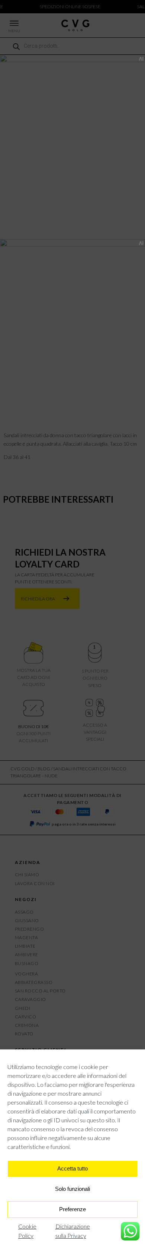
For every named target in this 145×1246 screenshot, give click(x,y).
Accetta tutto (72, 1168)
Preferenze (72, 1209)
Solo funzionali (72, 1189)
